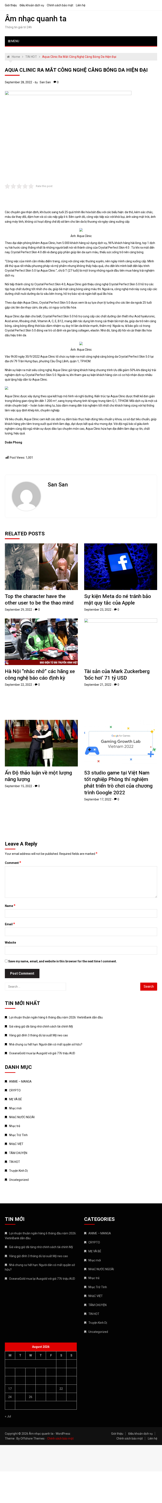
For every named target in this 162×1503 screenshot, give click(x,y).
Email (10, 924)
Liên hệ (80, 5)
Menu (15, 41)
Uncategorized (19, 1179)
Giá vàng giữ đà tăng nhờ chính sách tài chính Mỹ (41, 1026)
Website (10, 942)
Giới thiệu (11, 5)
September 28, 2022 (18, 82)
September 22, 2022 (18, 684)
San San (45, 82)
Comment (13, 863)
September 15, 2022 (18, 786)
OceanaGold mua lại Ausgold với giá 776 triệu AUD (42, 1053)
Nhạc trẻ (14, 1126)
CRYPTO (15, 1090)
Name (10, 906)
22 (61, 1388)
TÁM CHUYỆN (18, 1153)
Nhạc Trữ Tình (18, 1135)
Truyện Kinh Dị (18, 1170)
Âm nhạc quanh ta (35, 18)
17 (10, 1388)
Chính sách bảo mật (60, 5)
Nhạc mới (15, 1108)
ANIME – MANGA (20, 1081)
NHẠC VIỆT (16, 1144)
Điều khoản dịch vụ (32, 5)
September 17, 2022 (97, 799)
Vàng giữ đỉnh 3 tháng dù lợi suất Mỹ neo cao (38, 1035)
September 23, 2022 (97, 609)
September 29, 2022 (18, 609)
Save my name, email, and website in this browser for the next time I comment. (62, 961)
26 (30, 1397)
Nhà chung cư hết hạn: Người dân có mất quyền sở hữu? (45, 1044)
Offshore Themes (32, 1438)
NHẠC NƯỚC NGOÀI (22, 1117)
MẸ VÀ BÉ (15, 1099)
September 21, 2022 (97, 684)
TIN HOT (14, 1162)
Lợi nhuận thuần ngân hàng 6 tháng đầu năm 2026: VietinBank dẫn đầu (56, 1017)
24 (10, 1397)
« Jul (8, 1416)
